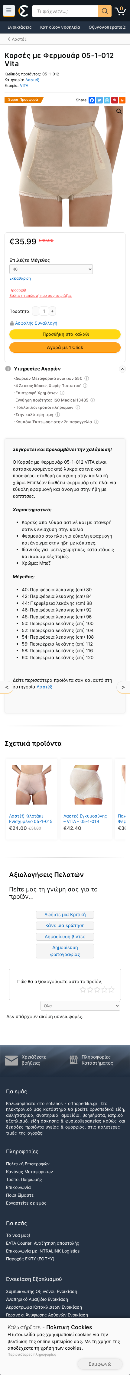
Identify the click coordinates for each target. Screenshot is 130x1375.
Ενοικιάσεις (20, 27)
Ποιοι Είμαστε (20, 1195)
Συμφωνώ (100, 1364)
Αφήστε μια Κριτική (65, 914)
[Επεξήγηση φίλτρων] (86, 379)
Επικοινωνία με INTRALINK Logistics (43, 1250)
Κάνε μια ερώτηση (65, 925)
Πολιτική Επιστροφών (28, 1163)
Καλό (104, 989)
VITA (24, 85)
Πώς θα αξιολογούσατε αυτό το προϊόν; (59, 981)
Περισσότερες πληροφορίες (32, 1354)
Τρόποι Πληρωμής (24, 1179)
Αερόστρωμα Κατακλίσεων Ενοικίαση (44, 1307)
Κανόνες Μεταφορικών (29, 1171)
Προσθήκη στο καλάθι (66, 334)
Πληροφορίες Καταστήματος (97, 1060)
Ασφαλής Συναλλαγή (36, 323)
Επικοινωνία (18, 1187)
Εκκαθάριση (20, 278)
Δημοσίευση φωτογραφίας (65, 951)
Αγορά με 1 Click (65, 347)
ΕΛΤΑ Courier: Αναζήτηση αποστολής (42, 1243)
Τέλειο (111, 989)
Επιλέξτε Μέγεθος (29, 260)
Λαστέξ (32, 80)
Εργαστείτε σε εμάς (26, 1202)
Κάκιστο (83, 989)
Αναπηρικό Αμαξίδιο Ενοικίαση (37, 1299)
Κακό (90, 989)
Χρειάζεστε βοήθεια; (34, 1060)
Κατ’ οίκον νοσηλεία (60, 27)
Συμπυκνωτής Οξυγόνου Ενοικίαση (41, 1291)
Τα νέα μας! (18, 1235)
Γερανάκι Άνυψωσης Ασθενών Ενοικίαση (47, 1314)
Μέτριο (97, 989)
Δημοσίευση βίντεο (65, 936)
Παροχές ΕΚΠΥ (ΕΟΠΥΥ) (30, 1258)
